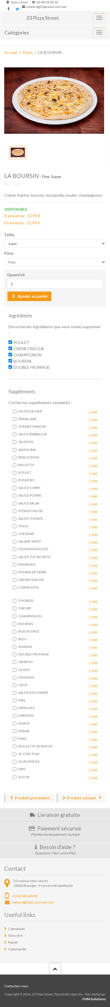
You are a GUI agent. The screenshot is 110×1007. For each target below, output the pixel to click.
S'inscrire (15, 935)
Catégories (17, 32)
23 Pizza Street (42, 18)
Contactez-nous (16, 986)
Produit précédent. (32, 797)
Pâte (8, 253)
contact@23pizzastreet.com (46, 6)
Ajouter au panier (32, 296)
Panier (13, 942)
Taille (9, 234)
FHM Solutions (94, 999)
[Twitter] (17, 9)
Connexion (16, 929)
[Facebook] (8, 9)
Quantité (16, 274)
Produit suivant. (82, 797)
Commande (17, 949)
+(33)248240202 (25, 896)
